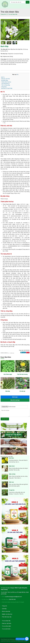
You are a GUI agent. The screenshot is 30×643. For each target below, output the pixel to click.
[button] (27, 2)
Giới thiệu (4, 608)
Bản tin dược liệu (6, 611)
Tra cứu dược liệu (5, 4)
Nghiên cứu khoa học (7, 614)
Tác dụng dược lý (5, 83)
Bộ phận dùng (4, 80)
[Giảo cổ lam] (5, 476)
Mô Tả (2, 77)
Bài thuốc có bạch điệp (6, 88)
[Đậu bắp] (8, 389)
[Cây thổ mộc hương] (22, 372)
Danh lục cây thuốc (6, 623)
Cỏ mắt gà (22, 391)
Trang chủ (4, 606)
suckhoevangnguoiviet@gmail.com (13, 596)
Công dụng (3, 86)
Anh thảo (11, 458)
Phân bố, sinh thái (5, 78)
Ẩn (17, 74)
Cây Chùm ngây (7, 374)
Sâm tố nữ (11, 466)
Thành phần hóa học (6, 82)
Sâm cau (11, 482)
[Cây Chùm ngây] (8, 372)
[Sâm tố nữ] (5, 468)
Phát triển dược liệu (6, 617)
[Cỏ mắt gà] (22, 389)
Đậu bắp (7, 391)
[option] (15, 29)
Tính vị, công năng (5, 85)
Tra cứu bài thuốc (6, 629)
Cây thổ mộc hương (22, 374)
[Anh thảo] (5, 460)
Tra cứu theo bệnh (6, 626)
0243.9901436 (12, 599)
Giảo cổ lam (12, 474)
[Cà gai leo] (5, 492)
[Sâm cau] (5, 484)
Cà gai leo (11, 490)
